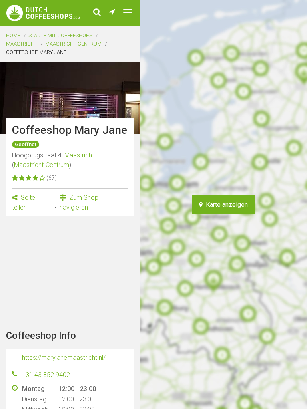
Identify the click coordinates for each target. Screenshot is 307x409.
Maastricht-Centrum (73, 44)
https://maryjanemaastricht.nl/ (64, 357)
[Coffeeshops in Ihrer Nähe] (112, 13)
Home (13, 35)
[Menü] (127, 12)
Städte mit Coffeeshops (60, 35)
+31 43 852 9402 (46, 375)
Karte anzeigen (225, 204)
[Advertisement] (70, 272)
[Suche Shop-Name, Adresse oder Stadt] (97, 13)
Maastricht (21, 44)
